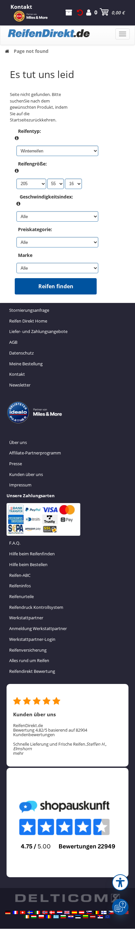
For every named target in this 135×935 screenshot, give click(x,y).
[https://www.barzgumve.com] (63, 916)
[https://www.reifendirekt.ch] (22, 912)
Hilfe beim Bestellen (28, 564)
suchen (17, 101)
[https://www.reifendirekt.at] (81, 912)
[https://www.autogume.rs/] (100, 916)
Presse (15, 464)
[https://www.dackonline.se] (30, 912)
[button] (120, 882)
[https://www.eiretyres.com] (26, 916)
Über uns (18, 442)
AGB (13, 342)
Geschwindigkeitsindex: (46, 197)
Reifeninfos (20, 586)
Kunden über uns (26, 474)
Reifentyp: (29, 131)
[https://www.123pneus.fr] (15, 912)
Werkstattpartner (26, 618)
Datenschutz (21, 353)
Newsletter (19, 385)
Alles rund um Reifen (29, 660)
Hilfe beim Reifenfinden (32, 554)
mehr (18, 753)
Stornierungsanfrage (29, 310)
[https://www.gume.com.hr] (70, 916)
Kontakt (17, 374)
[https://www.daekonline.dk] (52, 912)
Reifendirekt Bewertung (32, 671)
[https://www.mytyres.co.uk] (66, 912)
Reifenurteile (21, 596)
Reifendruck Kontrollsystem (36, 607)
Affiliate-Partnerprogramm (35, 453)
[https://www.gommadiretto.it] (37, 912)
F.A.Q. (14, 543)
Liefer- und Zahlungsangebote (38, 331)
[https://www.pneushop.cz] (111, 912)
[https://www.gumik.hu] (33, 916)
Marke (25, 255)
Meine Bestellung (26, 364)
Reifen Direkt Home (28, 321)
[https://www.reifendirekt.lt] (85, 916)
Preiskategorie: (35, 229)
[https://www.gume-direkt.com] (89, 912)
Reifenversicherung (28, 650)
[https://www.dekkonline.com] (45, 912)
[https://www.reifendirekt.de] (7, 912)
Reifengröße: (32, 164)
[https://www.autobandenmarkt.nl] (59, 912)
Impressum (20, 485)
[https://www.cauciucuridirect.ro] (48, 916)
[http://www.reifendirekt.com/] (107, 916)
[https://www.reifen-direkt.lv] (92, 916)
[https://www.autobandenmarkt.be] (96, 912)
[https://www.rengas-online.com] (103, 912)
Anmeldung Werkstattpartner (38, 628)
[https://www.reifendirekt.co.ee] (78, 916)
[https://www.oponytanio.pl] (41, 916)
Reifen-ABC (19, 575)
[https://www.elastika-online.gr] (56, 916)
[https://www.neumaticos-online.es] (74, 912)
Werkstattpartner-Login (32, 639)
